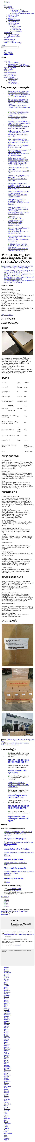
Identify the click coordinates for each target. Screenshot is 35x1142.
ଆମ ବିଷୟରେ (8, 33)
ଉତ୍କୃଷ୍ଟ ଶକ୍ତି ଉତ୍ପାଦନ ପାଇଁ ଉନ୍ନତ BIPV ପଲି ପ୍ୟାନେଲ (19, 187)
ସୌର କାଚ (11, 8)
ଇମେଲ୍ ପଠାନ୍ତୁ (5, 914)
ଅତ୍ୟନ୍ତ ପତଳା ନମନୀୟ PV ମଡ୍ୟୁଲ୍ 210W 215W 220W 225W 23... (18, 127)
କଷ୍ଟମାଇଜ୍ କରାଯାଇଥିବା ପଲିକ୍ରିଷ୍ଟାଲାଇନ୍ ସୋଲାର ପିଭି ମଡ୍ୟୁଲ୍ (18, 818)
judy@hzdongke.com (15, 890)
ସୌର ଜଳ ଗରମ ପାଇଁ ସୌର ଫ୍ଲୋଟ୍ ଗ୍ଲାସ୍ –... (17, 771)
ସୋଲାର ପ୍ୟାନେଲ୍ (13, 25)
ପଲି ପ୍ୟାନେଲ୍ (15, 28)
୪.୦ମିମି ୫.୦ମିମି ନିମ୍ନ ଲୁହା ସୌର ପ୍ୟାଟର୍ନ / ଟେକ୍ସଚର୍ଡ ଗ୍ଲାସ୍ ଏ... (17, 163)
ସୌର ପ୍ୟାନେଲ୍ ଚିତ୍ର (14, 36)
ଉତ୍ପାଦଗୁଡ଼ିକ (8, 7)
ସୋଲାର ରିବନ (12, 18)
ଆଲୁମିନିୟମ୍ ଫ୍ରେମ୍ (13, 23)
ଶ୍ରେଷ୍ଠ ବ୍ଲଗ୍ (13, 911)
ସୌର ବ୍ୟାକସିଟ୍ (12, 16)
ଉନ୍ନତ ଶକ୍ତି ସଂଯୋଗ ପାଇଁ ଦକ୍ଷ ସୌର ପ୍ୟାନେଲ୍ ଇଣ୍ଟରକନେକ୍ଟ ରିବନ (15, 743)
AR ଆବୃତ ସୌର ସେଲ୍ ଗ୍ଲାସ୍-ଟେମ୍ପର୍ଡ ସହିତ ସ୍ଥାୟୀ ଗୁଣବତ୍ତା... (18, 154)
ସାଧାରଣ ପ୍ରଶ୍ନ (9, 41)
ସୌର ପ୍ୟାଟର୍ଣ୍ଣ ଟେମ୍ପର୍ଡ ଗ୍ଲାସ (20, 12)
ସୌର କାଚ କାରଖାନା (13, 34)
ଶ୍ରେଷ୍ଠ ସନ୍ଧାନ (23, 911)
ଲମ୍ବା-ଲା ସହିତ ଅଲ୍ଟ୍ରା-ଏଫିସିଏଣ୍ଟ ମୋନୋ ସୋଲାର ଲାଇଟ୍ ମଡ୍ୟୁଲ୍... (18, 249)
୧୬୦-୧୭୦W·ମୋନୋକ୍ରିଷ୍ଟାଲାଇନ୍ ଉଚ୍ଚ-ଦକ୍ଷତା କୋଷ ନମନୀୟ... (17, 117)
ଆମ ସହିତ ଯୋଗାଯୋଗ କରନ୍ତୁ (12, 42)
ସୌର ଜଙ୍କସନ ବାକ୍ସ (14, 21)
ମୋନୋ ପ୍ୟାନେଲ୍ (16, 26)
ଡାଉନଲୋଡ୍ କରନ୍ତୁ (9, 39)
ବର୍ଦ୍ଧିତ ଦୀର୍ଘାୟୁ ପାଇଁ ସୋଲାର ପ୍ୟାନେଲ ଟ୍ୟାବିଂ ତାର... (17, 796)
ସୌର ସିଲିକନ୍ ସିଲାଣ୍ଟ (14, 20)
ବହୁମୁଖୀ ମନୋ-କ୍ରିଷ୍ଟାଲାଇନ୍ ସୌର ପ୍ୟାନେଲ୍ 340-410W (17, 195)
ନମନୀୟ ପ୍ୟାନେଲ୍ (16, 31)
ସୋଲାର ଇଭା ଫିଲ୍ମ (13, 15)
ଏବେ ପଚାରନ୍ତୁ (5, 897)
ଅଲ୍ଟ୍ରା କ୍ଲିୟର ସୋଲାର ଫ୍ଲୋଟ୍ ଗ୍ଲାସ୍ (22, 13)
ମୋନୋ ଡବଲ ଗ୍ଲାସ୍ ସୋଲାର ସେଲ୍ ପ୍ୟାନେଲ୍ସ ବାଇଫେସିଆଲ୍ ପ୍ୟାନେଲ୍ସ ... (19, 107)
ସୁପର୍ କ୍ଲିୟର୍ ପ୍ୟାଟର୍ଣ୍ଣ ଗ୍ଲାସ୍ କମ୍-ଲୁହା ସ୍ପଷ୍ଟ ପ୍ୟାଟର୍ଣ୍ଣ (18, 807)
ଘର (5, 5)
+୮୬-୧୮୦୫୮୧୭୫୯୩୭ (14, 889)
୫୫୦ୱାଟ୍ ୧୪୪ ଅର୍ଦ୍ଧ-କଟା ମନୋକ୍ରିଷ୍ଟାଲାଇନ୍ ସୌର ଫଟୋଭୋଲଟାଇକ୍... (15, 223)
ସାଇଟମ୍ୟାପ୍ (4, 911)
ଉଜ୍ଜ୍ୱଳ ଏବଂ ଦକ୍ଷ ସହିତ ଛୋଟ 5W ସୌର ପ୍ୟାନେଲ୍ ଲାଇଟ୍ (18, 232)
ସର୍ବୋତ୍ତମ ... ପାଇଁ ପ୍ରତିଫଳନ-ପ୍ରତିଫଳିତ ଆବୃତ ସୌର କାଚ (18, 761)
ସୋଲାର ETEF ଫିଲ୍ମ (17, 10)
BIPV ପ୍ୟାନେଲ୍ (16, 29)
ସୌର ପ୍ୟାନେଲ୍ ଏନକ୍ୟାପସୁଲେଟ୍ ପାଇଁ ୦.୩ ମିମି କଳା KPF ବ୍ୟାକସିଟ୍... (19, 95)
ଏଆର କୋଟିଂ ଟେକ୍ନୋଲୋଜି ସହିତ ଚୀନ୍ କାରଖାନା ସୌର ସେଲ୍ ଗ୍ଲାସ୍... (18, 213)
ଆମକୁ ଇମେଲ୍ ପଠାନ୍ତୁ (7, 315)
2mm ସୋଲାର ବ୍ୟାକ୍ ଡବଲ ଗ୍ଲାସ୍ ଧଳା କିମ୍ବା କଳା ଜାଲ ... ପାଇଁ (18, 146)
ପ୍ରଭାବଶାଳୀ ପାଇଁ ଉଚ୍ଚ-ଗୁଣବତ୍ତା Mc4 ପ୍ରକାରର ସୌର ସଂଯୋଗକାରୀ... (18, 785)
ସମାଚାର (6, 37)
